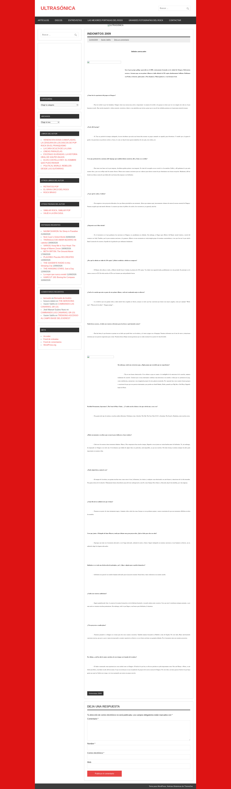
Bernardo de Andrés (62, 298)
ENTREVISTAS (75, 20)
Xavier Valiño (106, 40)
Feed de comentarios (52, 342)
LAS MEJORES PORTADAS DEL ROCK (105, 20)
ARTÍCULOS (43, 20)
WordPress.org (49, 345)
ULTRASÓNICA (58, 8)
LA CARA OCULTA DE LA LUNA (57, 148)
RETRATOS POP (51, 187)
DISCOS (58, 20)
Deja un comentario (121, 40)
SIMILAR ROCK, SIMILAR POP (57, 210)
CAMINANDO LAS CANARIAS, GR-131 (58, 313)
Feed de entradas (50, 339)
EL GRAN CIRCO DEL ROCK (56, 189)
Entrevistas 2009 (95, 693)
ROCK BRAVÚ (49, 192)
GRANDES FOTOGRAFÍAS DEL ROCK (146, 20)
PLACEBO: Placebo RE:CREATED (58, 257)
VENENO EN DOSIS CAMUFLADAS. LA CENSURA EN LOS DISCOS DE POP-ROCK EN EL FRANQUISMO (59, 143)
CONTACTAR (175, 20)
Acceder (47, 336)
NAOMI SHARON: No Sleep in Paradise (60, 231)
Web (89, 762)
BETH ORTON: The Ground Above (58, 251)
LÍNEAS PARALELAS (52, 151)
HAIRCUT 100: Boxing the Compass (59, 277)
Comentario (92, 719)
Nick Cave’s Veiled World (54, 237)
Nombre (91, 744)
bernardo (47, 298)
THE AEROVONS (66, 301)
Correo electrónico (95, 753)
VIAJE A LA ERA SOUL (53, 213)
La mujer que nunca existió (54, 274)
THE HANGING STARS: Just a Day (58, 269)
